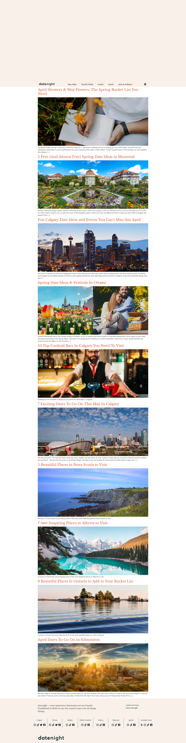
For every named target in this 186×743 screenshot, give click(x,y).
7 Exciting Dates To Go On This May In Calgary (78, 404)
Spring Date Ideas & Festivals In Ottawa (72, 283)
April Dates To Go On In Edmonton (69, 640)
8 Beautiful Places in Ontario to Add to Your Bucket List (85, 581)
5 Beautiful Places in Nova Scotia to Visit (72, 465)
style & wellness (125, 84)
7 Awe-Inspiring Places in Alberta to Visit (73, 523)
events (100, 84)
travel (110, 84)
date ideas (72, 84)
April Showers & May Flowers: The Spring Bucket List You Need (88, 92)
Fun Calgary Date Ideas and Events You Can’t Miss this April (89, 220)
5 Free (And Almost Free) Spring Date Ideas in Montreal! (86, 157)
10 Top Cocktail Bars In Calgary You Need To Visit (81, 346)
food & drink (87, 84)
